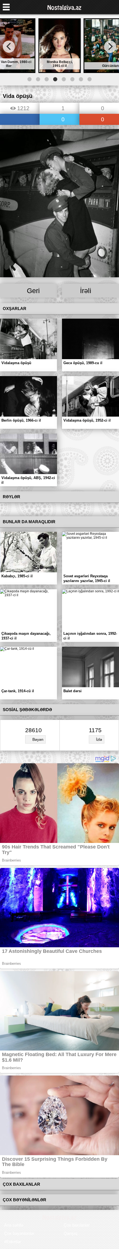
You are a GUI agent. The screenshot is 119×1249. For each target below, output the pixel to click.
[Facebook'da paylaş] (20, 120)
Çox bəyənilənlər (19, 1233)
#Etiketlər (12, 1241)
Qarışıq (70, 1233)
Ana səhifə (13, 1225)
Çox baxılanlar (77, 1225)
